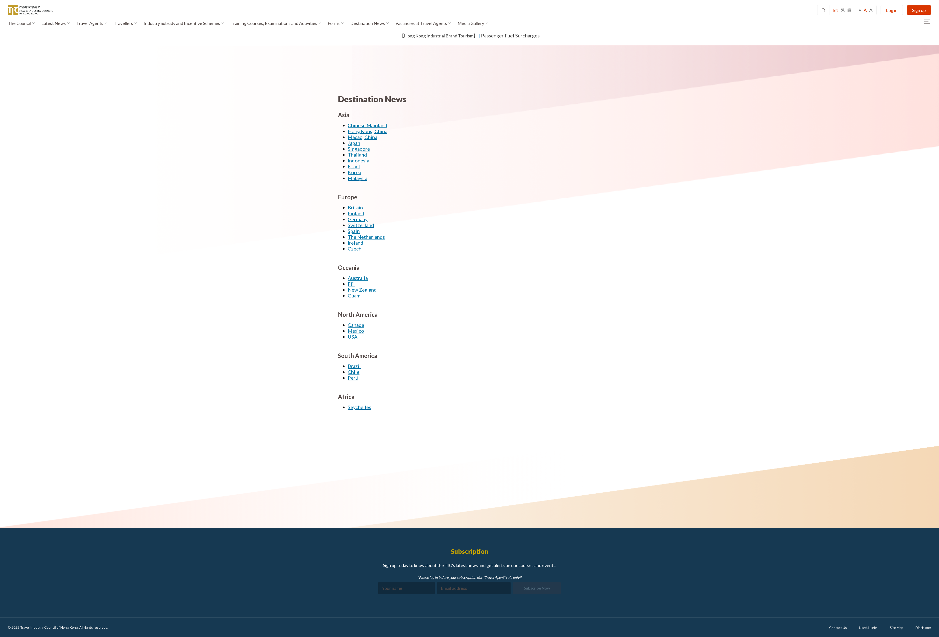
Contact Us (838, 628)
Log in (891, 10)
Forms (334, 23)
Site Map (896, 628)
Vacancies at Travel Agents (421, 23)
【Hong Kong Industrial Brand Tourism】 (439, 35)
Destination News (367, 23)
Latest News (53, 23)
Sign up (919, 10)
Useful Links (868, 628)
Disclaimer (923, 628)
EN (835, 10)
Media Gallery (471, 23)
